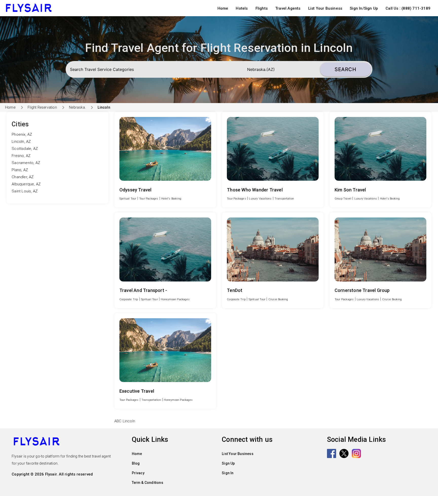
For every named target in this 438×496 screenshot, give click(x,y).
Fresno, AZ (21, 155)
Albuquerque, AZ (26, 184)
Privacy (138, 473)
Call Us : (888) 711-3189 (408, 8)
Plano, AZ (20, 170)
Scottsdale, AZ (25, 148)
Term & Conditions (147, 483)
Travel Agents (288, 8)
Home (222, 8)
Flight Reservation (42, 107)
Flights (262, 8)
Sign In (227, 473)
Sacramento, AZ (26, 163)
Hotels (242, 8)
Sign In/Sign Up (364, 8)
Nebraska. (77, 107)
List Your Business (325, 8)
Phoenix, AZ (22, 134)
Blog (136, 463)
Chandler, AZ (22, 177)
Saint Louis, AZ (25, 191)
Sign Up (228, 463)
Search (345, 69)
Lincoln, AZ (21, 141)
